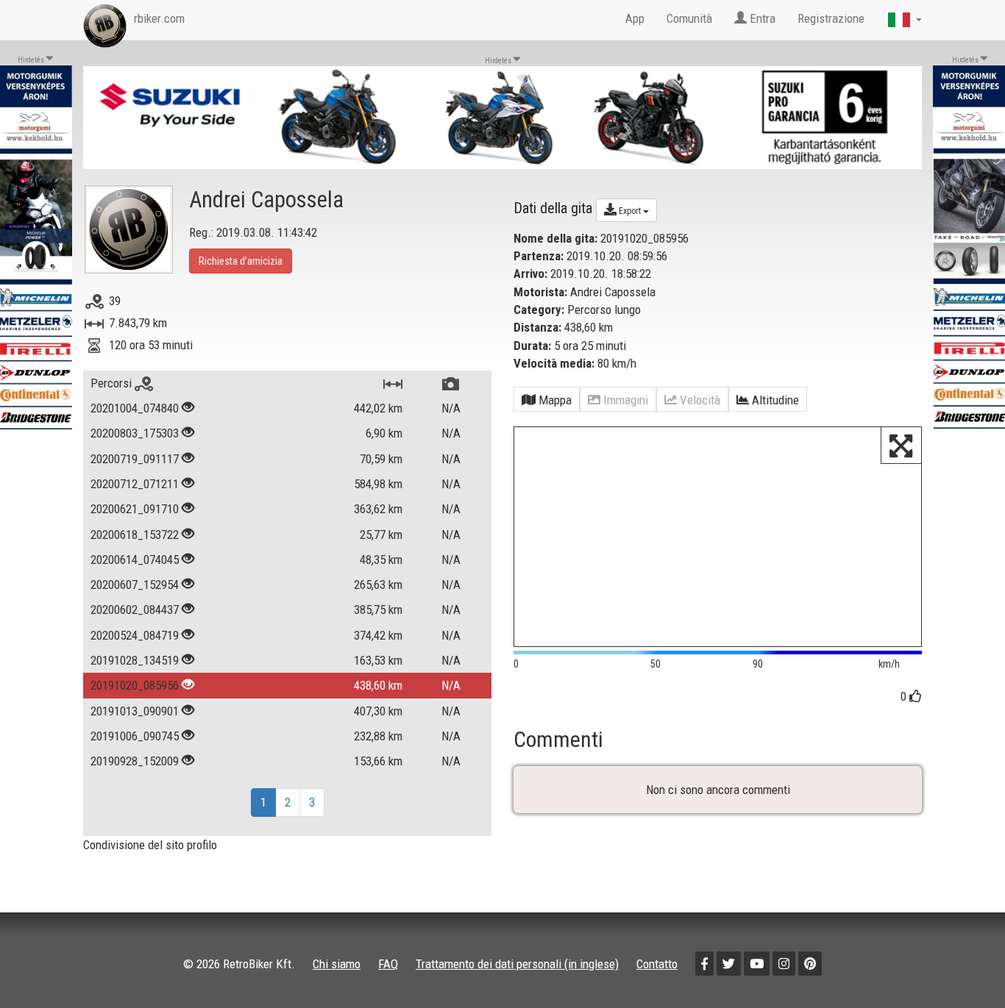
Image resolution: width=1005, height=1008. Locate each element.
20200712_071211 (134, 483)
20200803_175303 (134, 433)
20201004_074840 (134, 408)
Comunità (689, 18)
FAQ (388, 964)
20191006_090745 (134, 736)
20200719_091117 (134, 458)
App (634, 18)
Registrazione (831, 18)
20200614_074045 (134, 559)
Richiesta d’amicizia (241, 261)
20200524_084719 (134, 635)
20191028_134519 (134, 660)
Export (630, 211)
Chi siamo (337, 964)
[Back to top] (962, 965)
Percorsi (112, 383)
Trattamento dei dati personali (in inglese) (517, 964)
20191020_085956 (134, 685)
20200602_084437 (134, 609)
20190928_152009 (134, 761)
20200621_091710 (134, 508)
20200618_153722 (134, 534)
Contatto (657, 964)
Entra (761, 18)
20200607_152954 (134, 584)
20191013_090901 (134, 711)
